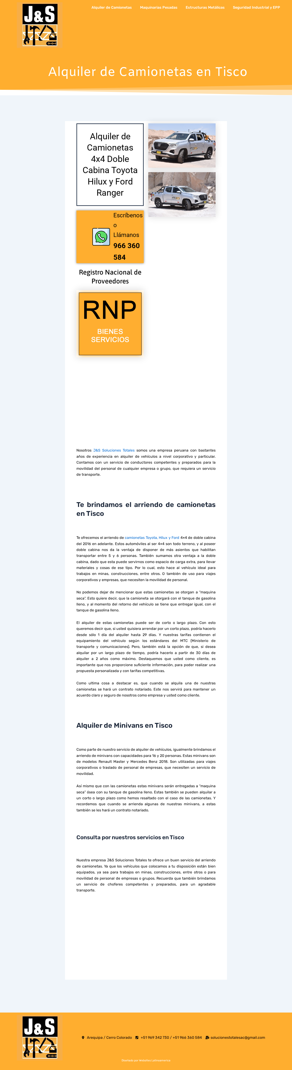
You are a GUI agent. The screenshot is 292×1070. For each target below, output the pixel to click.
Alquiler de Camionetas (111, 7)
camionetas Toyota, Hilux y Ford (152, 537)
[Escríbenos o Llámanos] (101, 237)
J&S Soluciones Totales (114, 450)
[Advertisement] (146, 394)
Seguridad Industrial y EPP (256, 7)
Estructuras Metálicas (205, 7)
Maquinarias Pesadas (158, 7)
